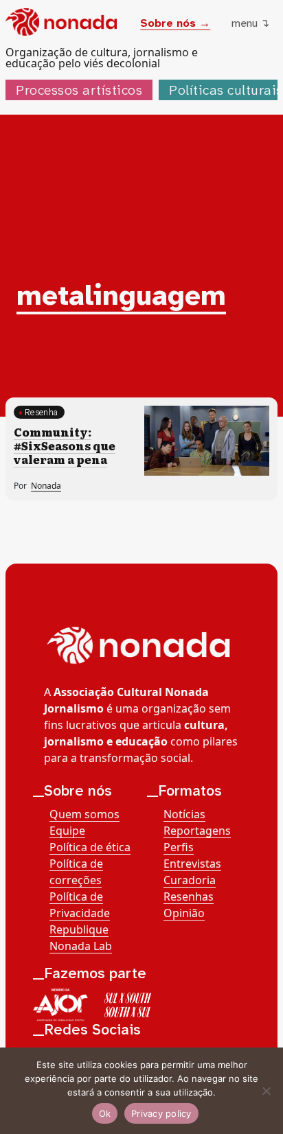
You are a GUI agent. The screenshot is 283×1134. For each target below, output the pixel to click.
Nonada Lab (80, 945)
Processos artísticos (79, 90)
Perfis (178, 847)
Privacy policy (161, 1113)
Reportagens (197, 830)
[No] (266, 1091)
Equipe (67, 830)
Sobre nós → (175, 23)
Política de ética (90, 847)
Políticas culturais (226, 90)
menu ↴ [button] (250, 23)
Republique (79, 929)
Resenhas (188, 896)
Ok (105, 1113)
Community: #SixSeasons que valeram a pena (64, 445)
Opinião (184, 913)
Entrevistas (192, 863)
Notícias (184, 814)
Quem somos (84, 814)
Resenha (41, 412)
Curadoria (189, 880)
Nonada (46, 485)
